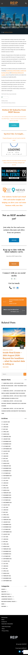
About (2, 619)
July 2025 (5, 453)
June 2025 (5, 456)
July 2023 (5, 507)
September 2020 (7, 580)
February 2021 (7, 575)
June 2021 (5, 566)
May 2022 (5, 541)
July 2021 (5, 563)
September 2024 (7, 475)
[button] (26, 3)
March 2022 (6, 546)
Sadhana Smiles (8, 32)
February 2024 (7, 492)
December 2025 (7, 441)
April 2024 (6, 487)
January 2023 (6, 522)
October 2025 (6, 446)
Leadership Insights (7, 599)
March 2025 (6, 463)
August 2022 (6, 534)
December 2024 (7, 468)
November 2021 (7, 553)
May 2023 (5, 512)
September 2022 (7, 531)
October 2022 (6, 529)
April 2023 (6, 514)
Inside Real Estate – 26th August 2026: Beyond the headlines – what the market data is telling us (14, 358)
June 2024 (5, 483)
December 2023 (7, 495)
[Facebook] (23, 651)
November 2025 (7, 443)
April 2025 (6, 461)
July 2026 (5, 424)
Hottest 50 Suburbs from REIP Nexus (14, 111)
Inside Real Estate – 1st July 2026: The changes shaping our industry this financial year (13, 411)
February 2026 (7, 436)
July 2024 (5, 480)
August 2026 (6, 421)
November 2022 (7, 526)
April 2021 (6, 570)
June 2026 (5, 426)
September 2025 (7, 448)
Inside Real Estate (6, 22)
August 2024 (6, 478)
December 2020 (7, 578)
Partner (4, 606)
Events (4, 589)
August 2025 (6, 451)
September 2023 (7, 502)
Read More (6, 367)
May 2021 (5, 568)
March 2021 (6, 573)
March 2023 (6, 517)
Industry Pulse (6, 594)
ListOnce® (24, 648)
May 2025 (5, 458)
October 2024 (6, 473)
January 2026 (6, 439)
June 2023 (5, 509)
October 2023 (6, 500)
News (3, 604)
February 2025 (7, 465)
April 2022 (6, 544)
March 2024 (6, 490)
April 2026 (6, 431)
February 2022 (7, 548)
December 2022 (7, 524)
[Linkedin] (20, 651)
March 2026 (6, 434)
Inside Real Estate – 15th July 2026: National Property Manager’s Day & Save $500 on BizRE (13, 403)
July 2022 (5, 536)
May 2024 (5, 485)
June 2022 (5, 539)
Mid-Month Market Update (9, 601)
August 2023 (6, 505)
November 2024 (7, 470)
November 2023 (7, 497)
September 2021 (7, 558)
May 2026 (5, 429)
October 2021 (6, 556)
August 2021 (6, 561)
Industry (4, 591)
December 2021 (7, 551)
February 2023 (7, 519)
